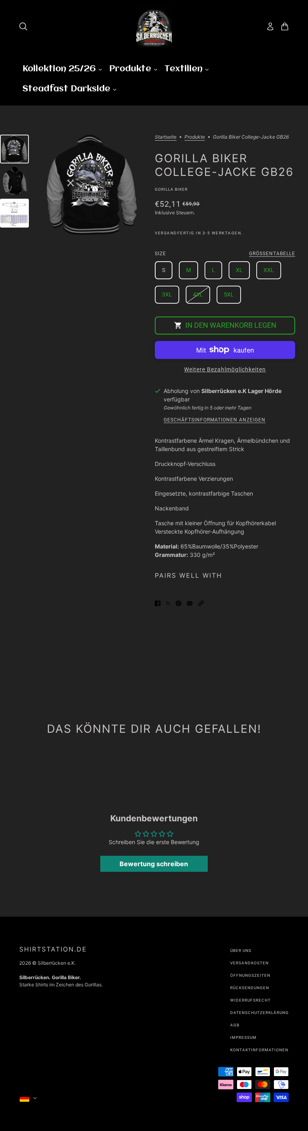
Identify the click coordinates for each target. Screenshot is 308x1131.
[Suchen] (23, 26)
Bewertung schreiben (154, 864)
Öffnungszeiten (250, 975)
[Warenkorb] (285, 26)
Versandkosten (249, 963)
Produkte (194, 137)
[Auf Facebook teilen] (158, 602)
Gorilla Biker (171, 189)
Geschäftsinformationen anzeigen (214, 420)
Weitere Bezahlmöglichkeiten (225, 369)
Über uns (240, 950)
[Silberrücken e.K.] (154, 26)
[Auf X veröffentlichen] (168, 602)
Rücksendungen (249, 988)
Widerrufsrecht (250, 1000)
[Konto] (270, 26)
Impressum (243, 1037)
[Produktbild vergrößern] (92, 185)
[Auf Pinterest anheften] (178, 602)
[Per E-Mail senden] (190, 602)
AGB (234, 1025)
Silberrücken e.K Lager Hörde (241, 390)
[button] (201, 602)
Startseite (165, 137)
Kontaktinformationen (259, 1050)
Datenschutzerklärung (259, 1012)
